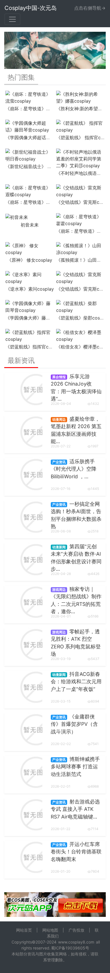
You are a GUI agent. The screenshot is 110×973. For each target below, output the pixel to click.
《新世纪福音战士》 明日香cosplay (41, 166)
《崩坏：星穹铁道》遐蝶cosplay (38, 202)
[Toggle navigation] (12, 19)
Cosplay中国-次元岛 (31, 8)
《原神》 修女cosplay (29, 260)
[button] (11, 50)
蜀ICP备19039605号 (70, 947)
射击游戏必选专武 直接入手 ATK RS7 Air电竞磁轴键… (75, 809)
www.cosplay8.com (76, 942)
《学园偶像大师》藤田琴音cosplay (40, 318)
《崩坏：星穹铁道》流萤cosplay (38, 108)
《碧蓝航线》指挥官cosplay (34, 347)
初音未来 (30, 225)
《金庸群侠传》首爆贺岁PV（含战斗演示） (74, 724)
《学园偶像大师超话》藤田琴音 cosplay (45, 137)
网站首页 (24, 930)
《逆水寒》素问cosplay (30, 289)
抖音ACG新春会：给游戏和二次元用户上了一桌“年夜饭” (76, 681)
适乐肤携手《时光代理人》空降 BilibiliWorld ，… (73, 468)
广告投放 (76, 930)
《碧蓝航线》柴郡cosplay (82, 318)
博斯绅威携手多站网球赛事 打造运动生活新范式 (75, 766)
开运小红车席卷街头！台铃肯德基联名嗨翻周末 (76, 851)
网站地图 (50, 930)
